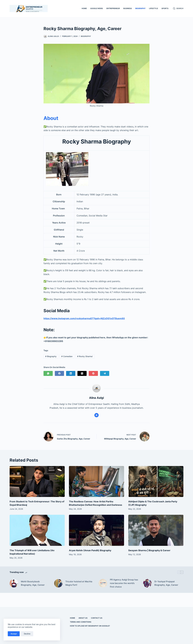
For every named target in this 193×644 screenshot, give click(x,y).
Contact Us (96, 618)
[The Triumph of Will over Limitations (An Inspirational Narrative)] (37, 530)
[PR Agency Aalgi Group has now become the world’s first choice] (103, 583)
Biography (140, 8)
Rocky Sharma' (85, 356)
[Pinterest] (93, 373)
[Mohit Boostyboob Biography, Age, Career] (14, 583)
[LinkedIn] (70, 373)
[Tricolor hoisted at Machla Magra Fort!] (58, 583)
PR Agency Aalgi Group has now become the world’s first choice (124, 583)
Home (84, 8)
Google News (96, 8)
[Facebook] (59, 373)
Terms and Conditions (80, 622)
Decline (27, 634)
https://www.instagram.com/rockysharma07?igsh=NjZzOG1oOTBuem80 (84, 318)
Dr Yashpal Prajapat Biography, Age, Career (166, 583)
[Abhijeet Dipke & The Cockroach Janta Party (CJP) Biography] (155, 481)
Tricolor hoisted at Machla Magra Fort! (78, 583)
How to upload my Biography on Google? (90, 626)
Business (127, 8)
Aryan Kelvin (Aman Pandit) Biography (90, 550)
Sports (164, 8)
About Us (83, 618)
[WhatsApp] (48, 373)
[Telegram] (104, 373)
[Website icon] (96, 415)
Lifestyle (153, 8)
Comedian (66, 356)
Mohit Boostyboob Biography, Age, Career (33, 583)
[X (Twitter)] (82, 373)
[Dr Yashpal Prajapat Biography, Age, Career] (147, 583)
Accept (14, 634)
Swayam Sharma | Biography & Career (149, 550)
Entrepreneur (113, 8)
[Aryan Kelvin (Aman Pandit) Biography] (96, 530)
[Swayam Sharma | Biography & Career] (155, 530)
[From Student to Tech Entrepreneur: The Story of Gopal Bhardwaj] (37, 481)
